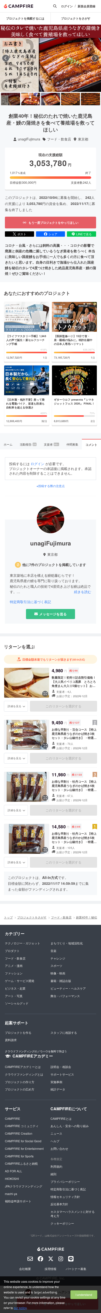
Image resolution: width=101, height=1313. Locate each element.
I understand (84, 1294)
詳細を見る (14, 706)
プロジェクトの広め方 (19, 1089)
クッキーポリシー (62, 1223)
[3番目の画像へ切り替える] (50, 99)
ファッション (14, 973)
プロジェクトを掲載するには (25, 18)
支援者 (51, 444)
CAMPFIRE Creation (18, 1133)
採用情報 (50, 1269)
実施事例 (56, 1082)
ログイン (67, 6)
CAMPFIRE (12, 1118)
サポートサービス (62, 1074)
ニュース (56, 1133)
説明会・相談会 (60, 1067)
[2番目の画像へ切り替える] (30, 99)
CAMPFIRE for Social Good (23, 1141)
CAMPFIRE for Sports (19, 1156)
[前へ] (5, 58)
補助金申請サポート (18, 1201)
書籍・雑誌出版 (60, 981)
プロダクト (12, 951)
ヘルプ (54, 1141)
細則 (53, 1174)
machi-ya (11, 1194)
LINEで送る (84, 234)
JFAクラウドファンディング (23, 1186)
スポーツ (56, 965)
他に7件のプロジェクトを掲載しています (54, 564)
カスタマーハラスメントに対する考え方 (72, 1213)
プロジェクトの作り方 (19, 1082)
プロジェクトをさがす (32, 917)
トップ (8, 917)
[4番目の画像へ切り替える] (70, 99)
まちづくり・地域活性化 (66, 943)
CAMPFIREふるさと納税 (21, 1163)
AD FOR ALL (13, 1171)
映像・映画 (57, 973)
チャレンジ (57, 958)
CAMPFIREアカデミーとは (23, 1067)
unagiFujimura (29, 139)
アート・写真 (14, 996)
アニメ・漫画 (14, 965)
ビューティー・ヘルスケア (68, 988)
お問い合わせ (59, 1148)
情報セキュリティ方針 (65, 1197)
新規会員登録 (86, 6)
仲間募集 (72, 444)
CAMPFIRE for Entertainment (24, 1148)
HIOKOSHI (12, 1178)
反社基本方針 (59, 1204)
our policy (20, 1308)
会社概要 (25, 1269)
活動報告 (28, 444)
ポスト (21, 234)
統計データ (57, 1089)
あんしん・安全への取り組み (69, 1126)
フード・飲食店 (59, 139)
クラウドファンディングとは (24, 1074)
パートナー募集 (76, 1269)
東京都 (83, 139)
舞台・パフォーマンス (65, 996)
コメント (91, 444)
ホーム (8, 444)
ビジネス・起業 (15, 988)
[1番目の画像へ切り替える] (10, 99)
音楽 (53, 951)
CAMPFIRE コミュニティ (21, 1126)
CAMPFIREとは (61, 1118)
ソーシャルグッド (16, 1003)
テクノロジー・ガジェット (22, 943)
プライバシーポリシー (65, 1181)
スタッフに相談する (63, 1032)
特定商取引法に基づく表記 (30, 601)
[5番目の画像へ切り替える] (90, 99)
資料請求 (11, 1040)
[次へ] (95, 58)
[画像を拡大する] (45, 694)
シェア (53, 234)
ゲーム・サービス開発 (19, 981)
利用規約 (56, 1166)
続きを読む (82, 591)
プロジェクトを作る (18, 1032)
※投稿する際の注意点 (51, 486)
